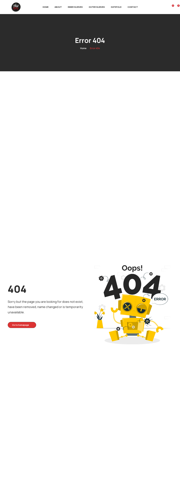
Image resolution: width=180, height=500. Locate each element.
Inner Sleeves (75, 7)
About (58, 7)
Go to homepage (20, 325)
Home (46, 7)
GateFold (116, 7)
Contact (133, 7)
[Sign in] (165, 7)
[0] (171, 7)
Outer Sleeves (97, 7)
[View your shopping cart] (176, 7)
